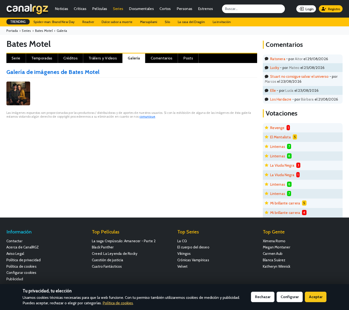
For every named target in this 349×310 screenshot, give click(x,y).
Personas (184, 8)
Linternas (277, 146)
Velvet (182, 266)
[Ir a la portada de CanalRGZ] (27, 9)
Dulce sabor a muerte (117, 22)
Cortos (165, 8)
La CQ (182, 241)
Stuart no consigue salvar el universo (299, 76)
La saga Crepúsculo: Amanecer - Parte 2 (124, 241)
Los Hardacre (280, 99)
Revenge (277, 128)
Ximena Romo (274, 241)
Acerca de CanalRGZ (22, 247)
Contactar (14, 241)
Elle (273, 90)
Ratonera (277, 59)
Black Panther (103, 247)
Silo (167, 22)
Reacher (88, 22)
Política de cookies (21, 266)
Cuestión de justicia (107, 260)
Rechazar (262, 297)
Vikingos (184, 253)
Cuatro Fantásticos (107, 266)
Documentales (141, 8)
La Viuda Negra (282, 165)
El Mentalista (280, 137)
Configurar (290, 297)
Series (118, 8)
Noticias (61, 8)
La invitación (222, 22)
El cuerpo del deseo (193, 247)
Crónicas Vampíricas (193, 260)
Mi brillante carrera (285, 203)
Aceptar (315, 297)
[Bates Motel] (18, 94)
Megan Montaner (276, 247)
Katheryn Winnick (276, 266)
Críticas (80, 8)
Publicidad (14, 279)
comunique (147, 116)
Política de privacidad (23, 260)
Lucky (274, 67)
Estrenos (205, 8)
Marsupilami (148, 22)
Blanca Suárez (274, 260)
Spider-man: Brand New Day (54, 22)
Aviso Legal (15, 253)
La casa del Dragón (191, 22)
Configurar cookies (21, 272)
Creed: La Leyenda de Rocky (114, 253)
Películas (99, 8)
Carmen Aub (273, 253)
